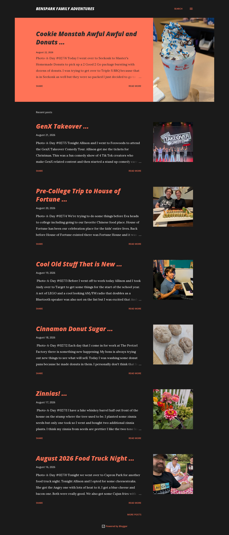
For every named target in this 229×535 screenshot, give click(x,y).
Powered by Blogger (116, 526)
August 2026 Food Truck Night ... (85, 458)
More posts (134, 514)
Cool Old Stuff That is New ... (79, 264)
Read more (135, 85)
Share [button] (39, 85)
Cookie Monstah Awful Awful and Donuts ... (86, 37)
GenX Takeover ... (62, 126)
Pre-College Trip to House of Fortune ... (78, 195)
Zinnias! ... (51, 393)
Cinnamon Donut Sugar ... (74, 328)
